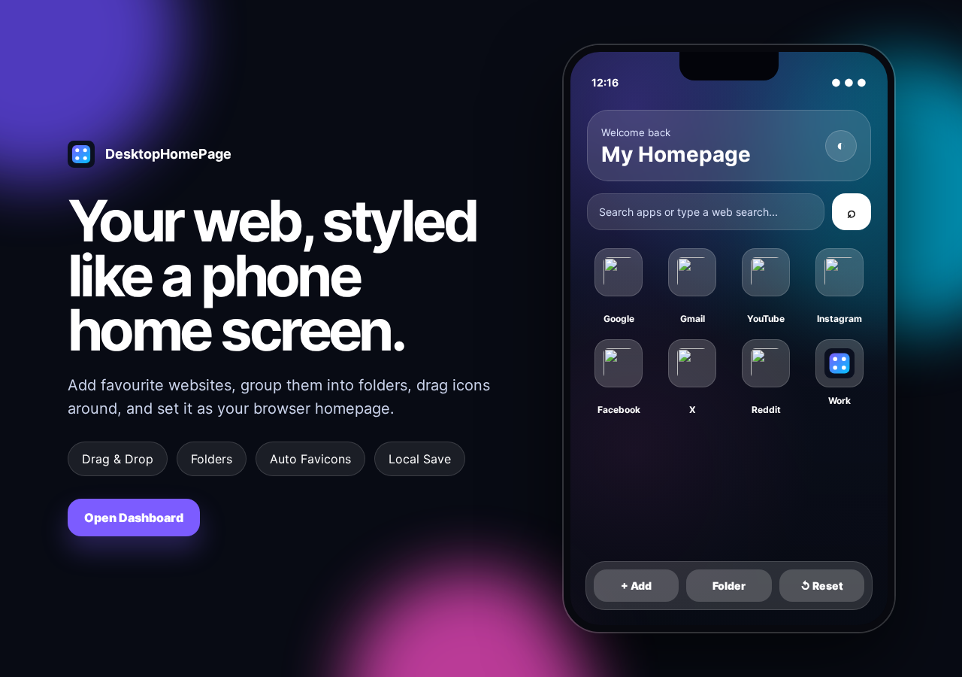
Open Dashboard (133, 517)
